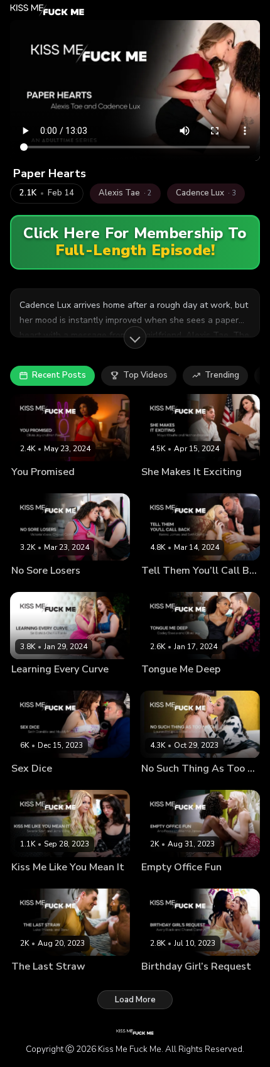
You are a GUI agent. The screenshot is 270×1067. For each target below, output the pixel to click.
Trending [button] (222, 375)
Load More (135, 999)
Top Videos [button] (145, 375)
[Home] (47, 10)
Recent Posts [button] (59, 375)
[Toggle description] (135, 337)
